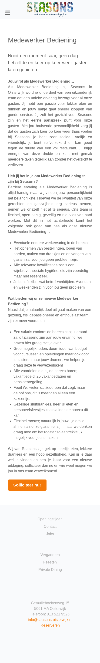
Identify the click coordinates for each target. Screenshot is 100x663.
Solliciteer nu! (27, 485)
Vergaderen (50, 555)
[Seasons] (50, 9)
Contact (50, 526)
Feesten (50, 562)
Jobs (50, 534)
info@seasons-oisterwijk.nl (50, 620)
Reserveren (50, 625)
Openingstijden (50, 519)
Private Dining (50, 570)
